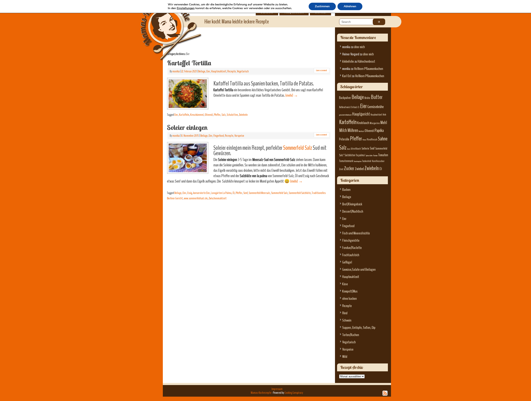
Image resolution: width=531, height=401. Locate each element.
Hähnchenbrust (366, 61)
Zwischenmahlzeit (218, 198)
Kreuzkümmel (197, 114)
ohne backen (349, 298)
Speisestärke (369, 155)
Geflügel (347, 262)
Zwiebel (359, 169)
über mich (359, 47)
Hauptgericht (361, 114)
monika (176, 71)
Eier (208, 71)
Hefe (384, 115)
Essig (189, 193)
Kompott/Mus (350, 291)
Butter (376, 97)
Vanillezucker (378, 161)
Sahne (382, 138)
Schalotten (232, 114)
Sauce (348, 148)
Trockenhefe (366, 161)
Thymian (375, 155)
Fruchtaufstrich (350, 255)
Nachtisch (361, 131)
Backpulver (345, 97)
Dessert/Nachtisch (352, 211)
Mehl (383, 122)
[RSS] (385, 393)
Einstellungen (186, 8)
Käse (345, 284)
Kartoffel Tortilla (189, 63)
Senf (245, 193)
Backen (346, 189)
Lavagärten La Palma (221, 193)
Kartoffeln (184, 114)
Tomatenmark (346, 161)
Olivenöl (209, 114)
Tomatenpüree (358, 161)
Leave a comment (321, 70)
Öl (234, 193)
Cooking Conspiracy (294, 392)
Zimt (341, 169)
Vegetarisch (243, 71)
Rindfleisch (372, 139)
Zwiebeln (243, 114)
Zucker (349, 168)
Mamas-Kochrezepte (164, 26)
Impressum (277, 389)
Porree (364, 139)
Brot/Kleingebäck (352, 204)
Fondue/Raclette (352, 247)
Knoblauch (363, 123)
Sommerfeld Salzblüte (300, 193)
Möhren (352, 130)
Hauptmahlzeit (218, 71)
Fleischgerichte (350, 240)
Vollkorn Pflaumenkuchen (368, 68)
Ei (358, 107)
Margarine (375, 123)
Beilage (201, 71)
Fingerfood (218, 135)
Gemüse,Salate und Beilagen (359, 269)
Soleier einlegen (187, 127)
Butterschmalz (344, 107)
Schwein (346, 320)
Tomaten (383, 155)
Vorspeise (239, 135)
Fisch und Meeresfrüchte (356, 233)
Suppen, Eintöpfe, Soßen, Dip (358, 327)
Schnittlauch (356, 149)
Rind (344, 313)
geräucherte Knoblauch (345, 114)
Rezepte (231, 71)
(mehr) (291, 95)
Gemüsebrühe (375, 107)
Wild (344, 356)
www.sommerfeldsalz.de (196, 198)
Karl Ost (346, 76)
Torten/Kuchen (350, 335)
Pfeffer (217, 114)
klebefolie (348, 61)
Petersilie (344, 139)
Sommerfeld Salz (297, 148)
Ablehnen (350, 6)
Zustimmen (322, 6)
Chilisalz (354, 107)
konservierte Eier (201, 193)
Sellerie (365, 148)
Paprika (379, 130)
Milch (343, 130)
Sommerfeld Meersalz (259, 193)
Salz (224, 114)
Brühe (367, 98)
